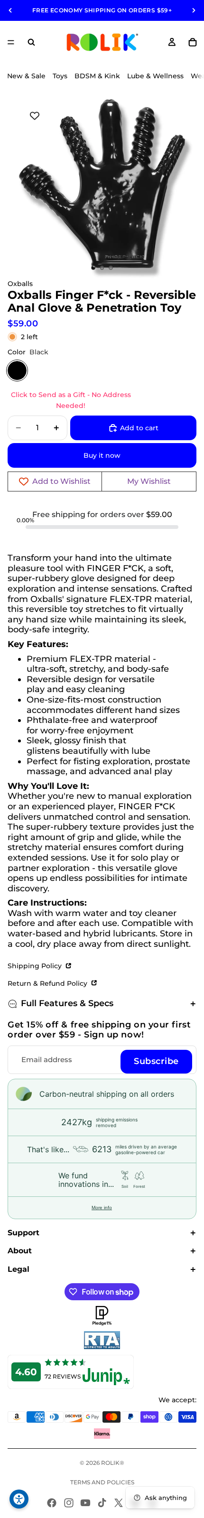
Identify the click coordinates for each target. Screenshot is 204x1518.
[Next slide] (193, 10)
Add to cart (139, 428)
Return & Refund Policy (48, 983)
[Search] (31, 42)
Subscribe (156, 1061)
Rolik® (112, 1462)
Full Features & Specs (67, 1003)
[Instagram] (68, 1503)
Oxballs (20, 283)
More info (102, 1207)
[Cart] (192, 42)
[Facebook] (51, 1503)
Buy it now (102, 455)
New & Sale (26, 76)
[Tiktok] (102, 1503)
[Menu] (11, 42)
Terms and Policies (102, 1482)
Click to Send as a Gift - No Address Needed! (71, 399)
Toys (60, 76)
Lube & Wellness (155, 76)
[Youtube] (85, 1503)
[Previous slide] (10, 10)
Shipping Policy (36, 966)
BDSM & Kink (97, 76)
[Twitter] (118, 1503)
